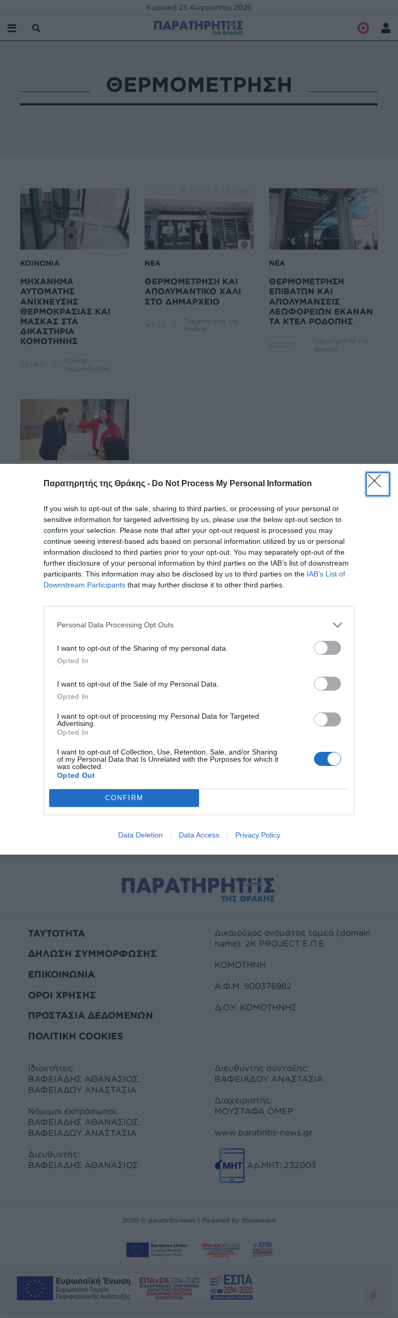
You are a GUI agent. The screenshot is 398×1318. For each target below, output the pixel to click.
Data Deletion (140, 835)
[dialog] (199, 659)
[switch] (327, 648)
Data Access (199, 835)
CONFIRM (124, 798)
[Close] (378, 484)
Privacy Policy (257, 835)
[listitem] (199, 625)
